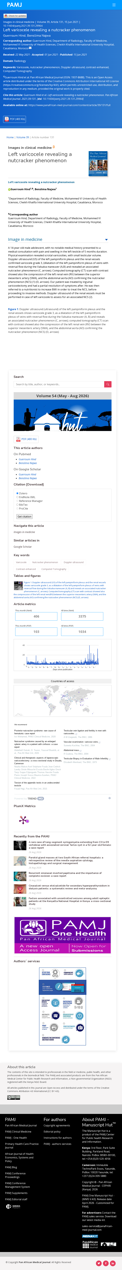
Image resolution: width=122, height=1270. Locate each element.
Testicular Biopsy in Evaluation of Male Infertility (86, 758)
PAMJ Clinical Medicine (18, 1131)
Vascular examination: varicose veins (81, 742)
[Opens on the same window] (13, 1098)
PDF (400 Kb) (17, 119)
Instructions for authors (58, 1137)
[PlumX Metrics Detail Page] (23, 819)
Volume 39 (22, 137)
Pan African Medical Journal (21, 1125)
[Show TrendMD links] (109, 798)
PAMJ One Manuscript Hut (97, 1195)
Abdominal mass (71, 750)
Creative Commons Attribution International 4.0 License (86, 81)
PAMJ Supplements (16, 1193)
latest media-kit (96, 1220)
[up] (106, 239)
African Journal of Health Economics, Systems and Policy (19, 1157)
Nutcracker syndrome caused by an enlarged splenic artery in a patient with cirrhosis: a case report (36, 744)
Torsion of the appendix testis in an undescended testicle (36, 784)
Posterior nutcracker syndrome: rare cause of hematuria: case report (35, 732)
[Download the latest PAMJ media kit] (90, 1236)
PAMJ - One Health (16, 1137)
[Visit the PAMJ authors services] (62, 1006)
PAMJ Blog (11, 1167)
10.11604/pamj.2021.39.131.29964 (22, 25)
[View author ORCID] (9, 189)
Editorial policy (52, 1131)
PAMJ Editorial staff (16, 1199)
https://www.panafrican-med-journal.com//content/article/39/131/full (69, 105)
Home (10, 137)
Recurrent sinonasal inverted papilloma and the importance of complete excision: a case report (65, 874)
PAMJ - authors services (57, 1144)
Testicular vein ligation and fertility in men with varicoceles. (85, 732)
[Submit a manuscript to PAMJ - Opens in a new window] (63, 415)
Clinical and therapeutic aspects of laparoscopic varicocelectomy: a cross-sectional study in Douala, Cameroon (38, 761)
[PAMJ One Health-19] (62, 935)
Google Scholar (23, 546)
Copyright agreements (57, 1125)
